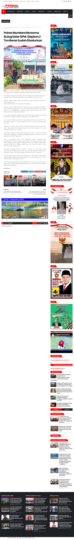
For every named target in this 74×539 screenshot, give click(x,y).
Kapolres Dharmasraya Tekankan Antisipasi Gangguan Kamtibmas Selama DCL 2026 (64, 398)
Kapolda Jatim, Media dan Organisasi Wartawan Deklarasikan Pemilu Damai (17, 525)
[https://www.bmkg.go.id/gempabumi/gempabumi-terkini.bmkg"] (51, 363)
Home (5, 27)
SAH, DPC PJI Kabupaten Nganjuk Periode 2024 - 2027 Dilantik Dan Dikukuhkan (16, 509)
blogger (35, 223)
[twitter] (64, 1)
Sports (34, 11)
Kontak (33, 1)
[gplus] (70, 1)
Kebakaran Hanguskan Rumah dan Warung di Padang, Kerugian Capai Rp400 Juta (64, 405)
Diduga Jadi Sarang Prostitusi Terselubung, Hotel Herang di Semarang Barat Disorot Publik (64, 384)
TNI (15, 27)
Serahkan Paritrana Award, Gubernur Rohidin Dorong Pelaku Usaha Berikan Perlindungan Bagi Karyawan (65, 419)
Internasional (11, 11)
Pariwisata (57, 11)
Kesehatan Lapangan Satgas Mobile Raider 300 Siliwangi (64, 517)
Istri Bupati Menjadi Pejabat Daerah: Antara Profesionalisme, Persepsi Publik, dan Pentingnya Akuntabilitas (61, 377)
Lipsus (65, 11)
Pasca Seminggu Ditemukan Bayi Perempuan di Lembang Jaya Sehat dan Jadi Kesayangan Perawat (24, 181)
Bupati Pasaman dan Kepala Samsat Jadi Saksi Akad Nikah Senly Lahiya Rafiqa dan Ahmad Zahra (64, 391)
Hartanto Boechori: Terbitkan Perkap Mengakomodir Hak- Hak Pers (16, 517)
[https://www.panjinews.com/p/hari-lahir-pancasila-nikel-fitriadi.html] (62, 263)
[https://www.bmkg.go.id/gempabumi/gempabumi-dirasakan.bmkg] (64, 368)
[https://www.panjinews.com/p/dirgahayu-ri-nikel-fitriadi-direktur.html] (62, 219)
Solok (34, 174)
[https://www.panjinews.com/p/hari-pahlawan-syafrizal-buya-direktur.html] (62, 329)
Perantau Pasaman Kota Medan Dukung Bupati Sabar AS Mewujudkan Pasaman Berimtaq (40, 500)
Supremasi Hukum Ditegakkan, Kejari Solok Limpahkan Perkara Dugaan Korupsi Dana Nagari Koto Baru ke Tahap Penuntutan (65, 446)
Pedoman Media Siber (7, 1)
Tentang (28, 1)
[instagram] (68, 1)
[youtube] (66, 1)
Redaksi (37, 1)
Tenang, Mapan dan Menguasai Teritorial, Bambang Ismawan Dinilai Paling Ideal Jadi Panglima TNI (40, 518)
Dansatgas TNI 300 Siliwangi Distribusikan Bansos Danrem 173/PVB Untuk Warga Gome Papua (65, 509)
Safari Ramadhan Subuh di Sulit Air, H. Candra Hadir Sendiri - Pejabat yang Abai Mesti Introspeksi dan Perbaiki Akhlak (39, 180)
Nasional (19, 11)
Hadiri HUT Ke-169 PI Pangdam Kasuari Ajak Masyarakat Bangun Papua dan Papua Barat (65, 500)
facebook (45, 223)
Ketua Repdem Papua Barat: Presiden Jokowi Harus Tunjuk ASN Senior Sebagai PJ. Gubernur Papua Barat (65, 525)
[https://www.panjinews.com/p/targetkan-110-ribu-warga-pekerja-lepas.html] (62, 298)
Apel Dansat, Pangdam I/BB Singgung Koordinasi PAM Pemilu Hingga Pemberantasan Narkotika (41, 509)
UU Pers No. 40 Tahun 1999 (19, 1)
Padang (8, 27)
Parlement (41, 11)
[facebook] (62, 1)
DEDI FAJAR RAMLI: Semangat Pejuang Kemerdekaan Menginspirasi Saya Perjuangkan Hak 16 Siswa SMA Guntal (65, 472)
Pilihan (49, 11)
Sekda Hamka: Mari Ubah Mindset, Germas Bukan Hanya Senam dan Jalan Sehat (65, 429)
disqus (39, 223)
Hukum (27, 11)
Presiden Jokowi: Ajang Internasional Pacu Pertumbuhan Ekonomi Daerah (40, 527)
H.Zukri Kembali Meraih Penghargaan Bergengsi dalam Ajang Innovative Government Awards (16, 500)
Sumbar (12, 27)
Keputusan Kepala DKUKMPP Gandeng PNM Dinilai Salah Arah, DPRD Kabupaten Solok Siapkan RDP (10, 181)
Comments (67, 409)
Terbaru (56, 409)
